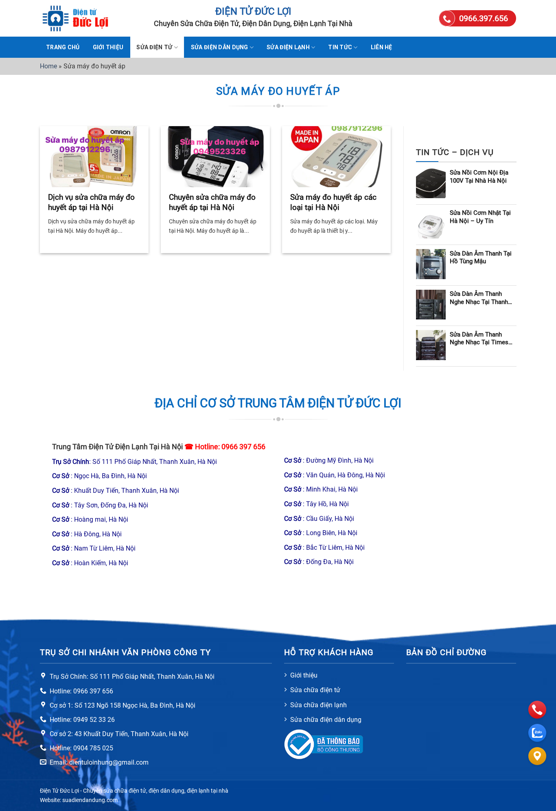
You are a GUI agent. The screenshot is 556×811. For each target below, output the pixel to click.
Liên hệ (381, 47)
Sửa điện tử (154, 47)
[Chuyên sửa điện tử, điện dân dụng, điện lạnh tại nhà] (80, 18)
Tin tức (340, 47)
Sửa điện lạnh (288, 47)
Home (48, 66)
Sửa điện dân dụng (219, 47)
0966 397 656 (243, 447)
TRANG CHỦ (63, 47)
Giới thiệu (108, 47)
